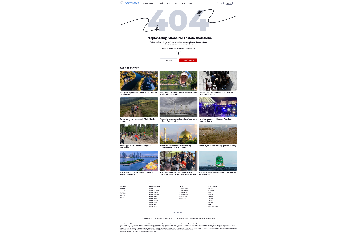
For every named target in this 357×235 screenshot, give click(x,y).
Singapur (210, 196)
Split (209, 204)
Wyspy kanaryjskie (213, 206)
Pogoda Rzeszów (183, 192)
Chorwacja (211, 190)
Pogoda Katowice (183, 188)
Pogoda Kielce (153, 206)
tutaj (155, 231)
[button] (222, 3)
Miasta (176, 3)
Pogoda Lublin (153, 202)
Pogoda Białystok (183, 194)
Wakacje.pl (122, 190)
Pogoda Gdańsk (153, 198)
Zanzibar (210, 200)
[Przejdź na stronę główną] (122, 4)
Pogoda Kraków (153, 196)
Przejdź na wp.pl (188, 60)
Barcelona (210, 188)
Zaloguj (229, 3)
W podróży (160, 3)
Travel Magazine (147, 3)
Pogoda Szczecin (153, 200)
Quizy (184, 3)
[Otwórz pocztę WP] (216, 3)
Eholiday (122, 197)
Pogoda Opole (182, 198)
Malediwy (210, 194)
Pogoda (151, 188)
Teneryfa (210, 198)
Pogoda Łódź (152, 204)
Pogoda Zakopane (154, 194)
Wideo (191, 3)
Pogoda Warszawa (154, 190)
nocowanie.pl (123, 193)
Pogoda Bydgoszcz (184, 190)
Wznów (169, 60)
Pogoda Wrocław (153, 192)
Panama (210, 202)
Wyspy (169, 3)
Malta (209, 192)
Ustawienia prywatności (207, 218)
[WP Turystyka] (133, 3)
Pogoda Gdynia (183, 196)
